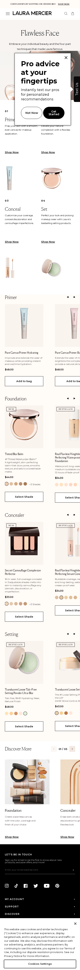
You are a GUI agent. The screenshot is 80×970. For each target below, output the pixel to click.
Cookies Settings (40, 963)
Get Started (54, 113)
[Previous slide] (67, 297)
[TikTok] (16, 886)
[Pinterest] (57, 886)
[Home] (32, 13)
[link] (6, 484)
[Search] (65, 13)
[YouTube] (47, 886)
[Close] (75, 923)
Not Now (31, 113)
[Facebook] (26, 886)
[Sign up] (73, 870)
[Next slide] (74, 297)
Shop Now (64, 4)
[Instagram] (7, 886)
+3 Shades (34, 484)
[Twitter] (35, 886)
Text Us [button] (77, 89)
